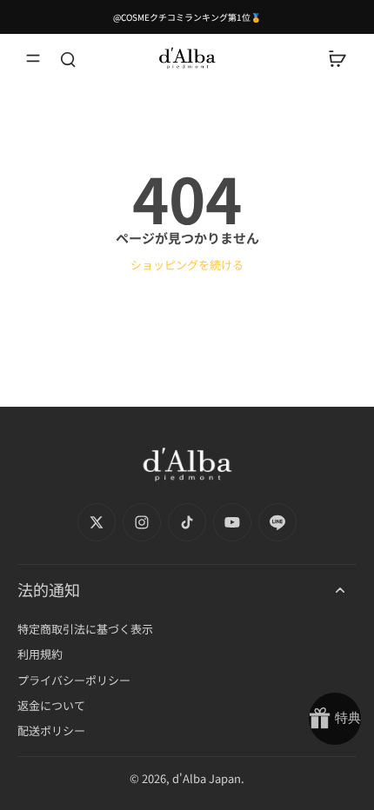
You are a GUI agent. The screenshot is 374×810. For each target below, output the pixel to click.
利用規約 (40, 654)
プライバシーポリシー (73, 680)
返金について (51, 705)
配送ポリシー (51, 730)
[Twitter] (96, 522)
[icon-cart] (337, 58)
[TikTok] (187, 522)
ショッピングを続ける (187, 264)
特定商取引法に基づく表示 (85, 628)
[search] (68, 58)
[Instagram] (142, 522)
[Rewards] (335, 719)
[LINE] (277, 522)
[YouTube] (232, 522)
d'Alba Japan (206, 778)
